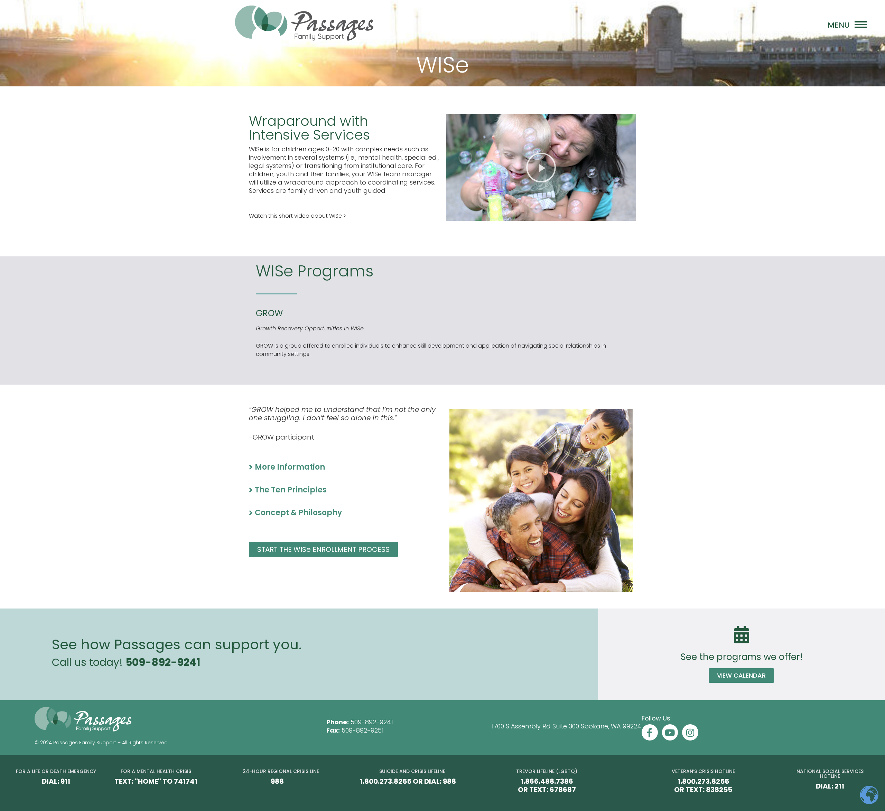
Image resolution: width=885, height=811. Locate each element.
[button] (541, 167)
